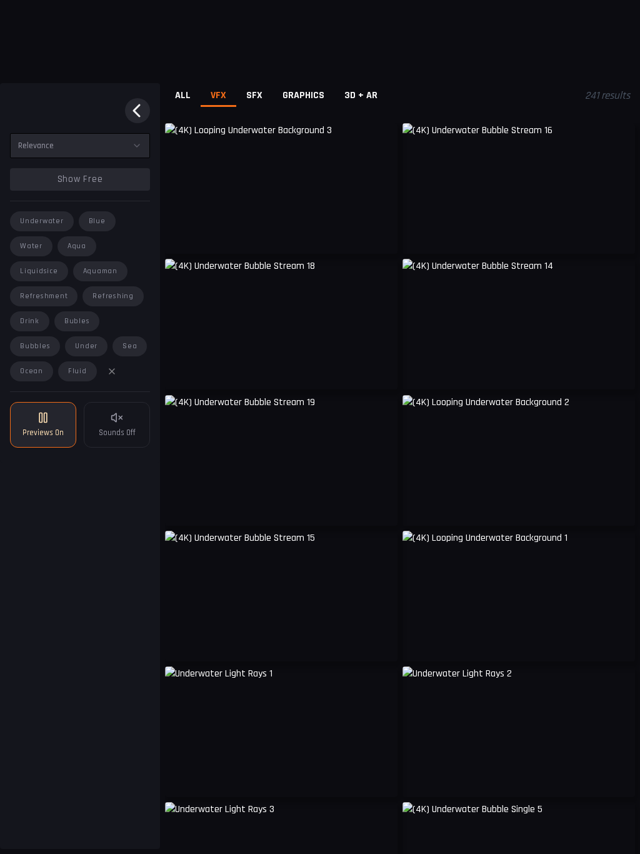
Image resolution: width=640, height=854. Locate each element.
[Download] (380, 778)
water (31, 246)
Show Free (80, 179)
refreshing (113, 296)
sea (129, 346)
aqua (77, 246)
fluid (77, 371)
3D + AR (361, 95)
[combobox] (80, 145)
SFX (254, 95)
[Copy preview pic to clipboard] (182, 235)
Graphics (303, 95)
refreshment (44, 296)
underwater (42, 221)
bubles (77, 321)
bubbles (35, 346)
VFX (218, 95)
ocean (31, 371)
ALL (183, 95)
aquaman (100, 271)
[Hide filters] (137, 110)
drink (29, 321)
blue (97, 221)
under (86, 346)
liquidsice (39, 271)
